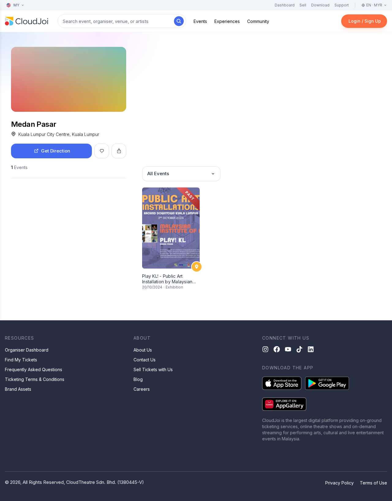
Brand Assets (18, 389)
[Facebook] (276, 349)
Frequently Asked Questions (33, 369)
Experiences (227, 21)
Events (200, 21)
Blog (138, 379)
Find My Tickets (21, 359)
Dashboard (285, 5)
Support (341, 5)
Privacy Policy (339, 482)
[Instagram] (265, 349)
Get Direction (55, 151)
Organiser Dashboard (26, 349)
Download (320, 5)
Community (258, 21)
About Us (143, 349)
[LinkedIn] (310, 349)
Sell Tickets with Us (153, 369)
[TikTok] (299, 349)
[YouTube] (288, 349)
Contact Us (145, 359)
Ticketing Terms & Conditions (34, 379)
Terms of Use (373, 482)
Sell (303, 5)
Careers (142, 389)
